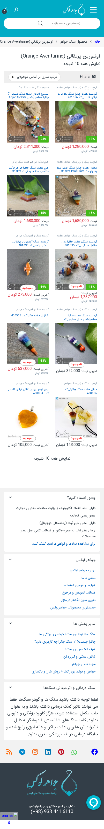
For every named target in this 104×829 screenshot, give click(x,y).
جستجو (40, 23)
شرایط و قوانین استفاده (80, 585)
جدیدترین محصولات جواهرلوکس (73, 607)
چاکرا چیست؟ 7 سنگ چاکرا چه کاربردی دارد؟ (65, 641)
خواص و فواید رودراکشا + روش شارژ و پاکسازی (63, 671)
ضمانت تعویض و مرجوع (79, 592)
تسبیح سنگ (42, 87)
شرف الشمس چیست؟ (80, 649)
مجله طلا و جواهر (84, 664)
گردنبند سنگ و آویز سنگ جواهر (80, 87)
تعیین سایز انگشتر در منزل (78, 600)
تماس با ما (89, 578)
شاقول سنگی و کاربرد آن (79, 656)
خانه (97, 41)
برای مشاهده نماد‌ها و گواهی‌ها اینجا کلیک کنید (64, 543)
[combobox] (73, 23)
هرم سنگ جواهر (40, 162)
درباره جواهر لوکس (83, 570)
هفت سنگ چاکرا (26, 87)
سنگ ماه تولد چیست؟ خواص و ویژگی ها (67, 634)
